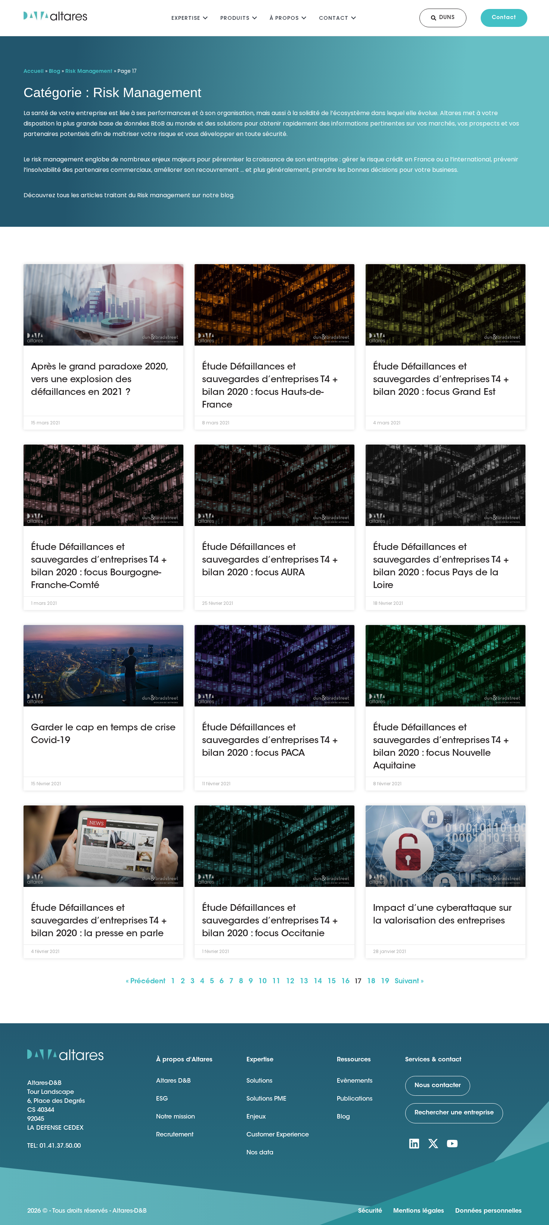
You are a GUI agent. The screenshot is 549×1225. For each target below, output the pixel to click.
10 (262, 981)
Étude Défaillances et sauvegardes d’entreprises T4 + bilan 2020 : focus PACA (270, 741)
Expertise (185, 18)
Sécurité (370, 1211)
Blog (54, 71)
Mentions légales (418, 1211)
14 (318, 981)
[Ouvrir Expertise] (205, 17)
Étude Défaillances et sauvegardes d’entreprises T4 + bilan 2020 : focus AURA (270, 560)
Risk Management (88, 71)
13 (304, 981)
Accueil (34, 71)
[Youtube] (452, 1144)
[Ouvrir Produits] (254, 17)
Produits (234, 18)
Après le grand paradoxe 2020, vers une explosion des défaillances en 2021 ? (99, 380)
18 (371, 981)
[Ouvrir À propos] (303, 17)
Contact (333, 18)
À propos (284, 18)
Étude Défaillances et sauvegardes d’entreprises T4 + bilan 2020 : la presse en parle (99, 921)
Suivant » (409, 981)
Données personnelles (488, 1211)
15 (332, 981)
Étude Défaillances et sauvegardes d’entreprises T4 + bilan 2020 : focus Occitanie (270, 921)
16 (345, 981)
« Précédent (145, 981)
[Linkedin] (414, 1144)
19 (385, 981)
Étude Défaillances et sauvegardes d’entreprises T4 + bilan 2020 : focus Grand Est (441, 380)
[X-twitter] (433, 1144)
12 (290, 981)
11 (276, 981)
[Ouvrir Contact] (353, 17)
